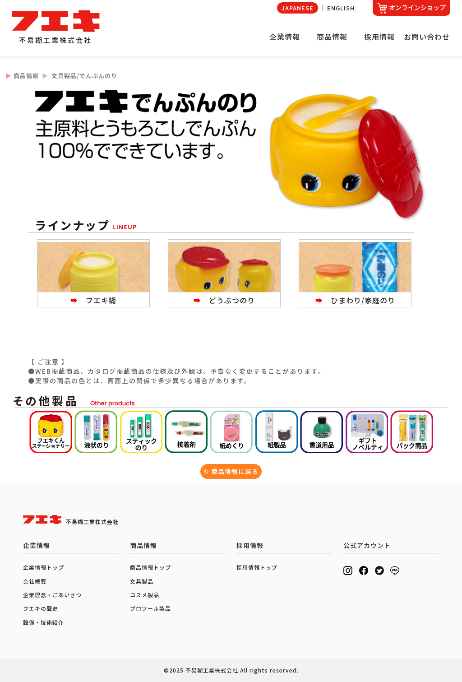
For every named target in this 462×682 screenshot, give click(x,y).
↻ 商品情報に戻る (231, 471)
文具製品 (141, 581)
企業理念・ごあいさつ (52, 594)
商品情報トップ (150, 567)
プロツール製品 (150, 608)
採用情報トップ (256, 567)
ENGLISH (341, 8)
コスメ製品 (144, 594)
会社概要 (34, 581)
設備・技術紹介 (43, 622)
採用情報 (379, 36)
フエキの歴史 (40, 608)
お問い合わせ (427, 36)
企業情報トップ (43, 567)
